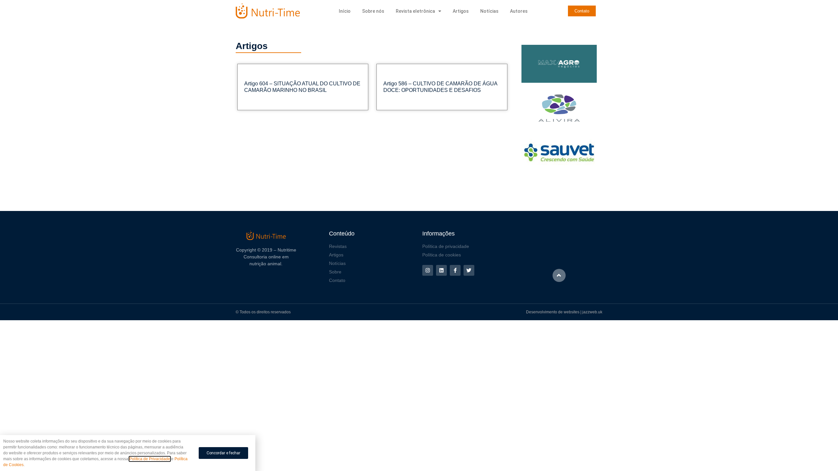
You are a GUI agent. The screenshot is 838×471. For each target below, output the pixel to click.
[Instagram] (427, 270)
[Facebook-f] (455, 270)
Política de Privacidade (149, 459)
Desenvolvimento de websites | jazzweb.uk (564, 312)
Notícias (489, 11)
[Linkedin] (441, 270)
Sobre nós (373, 11)
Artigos (461, 11)
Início (345, 11)
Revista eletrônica (415, 11)
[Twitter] (469, 270)
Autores (519, 11)
